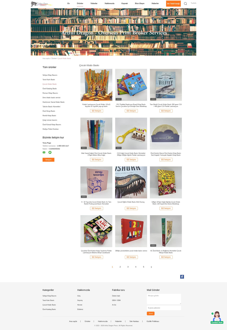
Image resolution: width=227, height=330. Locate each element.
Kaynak (125, 3)
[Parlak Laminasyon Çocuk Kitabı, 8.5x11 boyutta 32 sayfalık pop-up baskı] (96, 85)
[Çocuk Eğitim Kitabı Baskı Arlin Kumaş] (131, 182)
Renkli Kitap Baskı (49, 115)
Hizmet (79, 305)
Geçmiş (80, 300)
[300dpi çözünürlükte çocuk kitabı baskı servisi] (131, 231)
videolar (94, 3)
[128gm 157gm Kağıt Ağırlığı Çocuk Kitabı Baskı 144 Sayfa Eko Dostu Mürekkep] (166, 182)
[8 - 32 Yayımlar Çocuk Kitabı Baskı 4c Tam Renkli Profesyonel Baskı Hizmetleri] (96, 182)
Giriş (79, 296)
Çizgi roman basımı (50, 120)
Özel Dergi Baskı (49, 111)
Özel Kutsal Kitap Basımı (52, 124)
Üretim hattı (116, 296)
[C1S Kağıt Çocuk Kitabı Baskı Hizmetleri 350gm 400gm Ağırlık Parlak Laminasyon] (131, 133)
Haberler (155, 3)
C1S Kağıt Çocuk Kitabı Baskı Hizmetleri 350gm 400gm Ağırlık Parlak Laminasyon (131, 154)
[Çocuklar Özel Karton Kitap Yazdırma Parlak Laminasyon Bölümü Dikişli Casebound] (96, 231)
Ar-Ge (114, 305)
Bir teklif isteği (173, 4)
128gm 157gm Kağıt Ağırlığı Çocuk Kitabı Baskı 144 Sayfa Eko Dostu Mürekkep (166, 203)
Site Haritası (134, 321)
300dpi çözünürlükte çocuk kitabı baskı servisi (131, 251)
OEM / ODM (116, 300)
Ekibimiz (80, 309)
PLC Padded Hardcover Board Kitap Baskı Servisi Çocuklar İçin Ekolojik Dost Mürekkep (131, 105)
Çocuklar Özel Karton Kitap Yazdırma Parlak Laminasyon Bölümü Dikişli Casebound (96, 252)
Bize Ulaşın (139, 3)
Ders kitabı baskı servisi (51, 97)
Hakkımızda (109, 3)
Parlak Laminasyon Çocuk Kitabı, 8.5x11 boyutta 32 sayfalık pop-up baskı (96, 105)
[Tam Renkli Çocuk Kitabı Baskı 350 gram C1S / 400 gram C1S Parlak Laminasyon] (166, 85)
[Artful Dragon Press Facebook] (182, 277)
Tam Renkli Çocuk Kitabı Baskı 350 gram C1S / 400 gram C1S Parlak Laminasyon (166, 105)
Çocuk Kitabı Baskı (64, 58)
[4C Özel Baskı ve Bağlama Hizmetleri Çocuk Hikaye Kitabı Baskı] (166, 231)
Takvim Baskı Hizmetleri (51, 106)
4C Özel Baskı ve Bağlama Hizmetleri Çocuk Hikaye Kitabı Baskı (165, 252)
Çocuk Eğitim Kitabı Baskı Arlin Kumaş (131, 202)
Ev (69, 3)
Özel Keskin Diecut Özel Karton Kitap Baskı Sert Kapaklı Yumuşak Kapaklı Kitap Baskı (166, 154)
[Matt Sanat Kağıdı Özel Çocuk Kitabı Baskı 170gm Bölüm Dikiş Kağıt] (96, 133)
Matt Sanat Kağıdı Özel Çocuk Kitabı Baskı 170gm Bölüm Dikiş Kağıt (96, 154)
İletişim (48, 160)
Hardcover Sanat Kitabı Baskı (54, 102)
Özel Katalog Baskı (50, 88)
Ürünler (80, 3)
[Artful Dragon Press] (42, 4)
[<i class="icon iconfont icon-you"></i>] (151, 267)
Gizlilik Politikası (153, 321)
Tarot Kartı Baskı (49, 79)
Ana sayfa (73, 321)
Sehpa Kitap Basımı (50, 75)
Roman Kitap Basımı (50, 93)
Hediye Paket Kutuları (51, 129)
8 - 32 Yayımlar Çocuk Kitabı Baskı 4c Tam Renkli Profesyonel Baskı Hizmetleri (96, 203)
